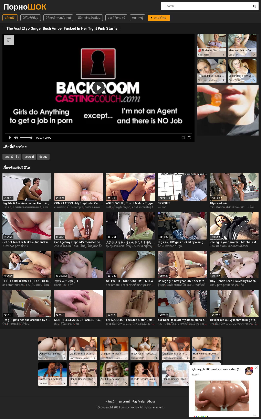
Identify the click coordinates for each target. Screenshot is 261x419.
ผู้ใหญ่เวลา (67, 323)
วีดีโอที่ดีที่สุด (31, 17)
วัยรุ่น (178, 246)
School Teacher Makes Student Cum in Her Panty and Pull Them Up (26, 242)
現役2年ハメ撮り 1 (66, 281)
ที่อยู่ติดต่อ (138, 401)
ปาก (212, 246)
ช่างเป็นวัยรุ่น (33, 285)
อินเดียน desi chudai (201, 323)
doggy (43, 156)
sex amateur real (13, 285)
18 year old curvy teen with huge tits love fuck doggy (234, 320)
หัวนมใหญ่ (49, 207)
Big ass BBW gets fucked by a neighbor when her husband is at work (182, 242)
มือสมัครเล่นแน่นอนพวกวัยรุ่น (103, 207)
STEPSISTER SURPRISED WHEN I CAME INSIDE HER (130, 281)
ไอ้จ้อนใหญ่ (79, 246)
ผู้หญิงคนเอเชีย (115, 246)
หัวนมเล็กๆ (247, 207)
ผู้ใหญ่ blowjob (121, 207)
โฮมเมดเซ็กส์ (179, 323)
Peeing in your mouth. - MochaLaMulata (234, 242)
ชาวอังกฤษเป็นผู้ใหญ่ (144, 207)
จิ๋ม (77, 323)
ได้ (159, 246)
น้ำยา (24, 246)
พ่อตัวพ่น (221, 246)
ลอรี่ (70, 285)
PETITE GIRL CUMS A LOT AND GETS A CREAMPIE (26, 281)
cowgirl (29, 156)
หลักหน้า (10, 17)
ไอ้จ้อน (25, 323)
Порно (14, 7)
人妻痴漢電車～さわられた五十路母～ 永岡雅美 (130, 242)
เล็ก (241, 285)
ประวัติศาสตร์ (116, 17)
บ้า (4, 323)
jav (64, 285)
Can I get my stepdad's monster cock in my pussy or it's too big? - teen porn (78, 242)
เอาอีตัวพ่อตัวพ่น (238, 246)
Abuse (151, 401)
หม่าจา (162, 207)
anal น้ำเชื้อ (12, 156)
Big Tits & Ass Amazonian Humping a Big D (26, 203)
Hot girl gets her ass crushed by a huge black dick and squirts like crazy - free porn (26, 320)
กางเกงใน (164, 323)
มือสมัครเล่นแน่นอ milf (27, 207)
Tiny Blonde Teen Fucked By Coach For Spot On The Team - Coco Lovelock (234, 281)
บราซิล (6, 207)
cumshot (60, 207)
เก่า (212, 323)
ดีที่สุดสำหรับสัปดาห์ (58, 17)
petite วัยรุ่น (230, 285)
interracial (13, 323)
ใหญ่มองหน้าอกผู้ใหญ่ (139, 246)
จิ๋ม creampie (75, 207)
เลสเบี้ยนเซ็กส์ (196, 285)
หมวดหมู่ (137, 17)
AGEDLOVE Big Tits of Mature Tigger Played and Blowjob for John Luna (130, 203)
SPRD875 (164, 203)
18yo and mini (219, 203)
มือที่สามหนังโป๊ (176, 285)
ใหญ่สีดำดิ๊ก (94, 246)
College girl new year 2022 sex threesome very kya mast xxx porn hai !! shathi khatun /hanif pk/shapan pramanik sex (182, 281)
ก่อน (57, 323)
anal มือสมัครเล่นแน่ (119, 323)
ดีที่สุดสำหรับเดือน (89, 17)
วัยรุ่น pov (216, 285)
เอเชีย (58, 285)
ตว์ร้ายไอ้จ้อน (62, 246)
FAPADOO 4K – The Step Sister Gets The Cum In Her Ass (130, 320)
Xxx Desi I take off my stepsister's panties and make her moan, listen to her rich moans (182, 320)
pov (17, 246)
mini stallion (217, 207)
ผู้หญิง (161, 285)
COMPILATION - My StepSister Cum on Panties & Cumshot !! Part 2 (78, 203)
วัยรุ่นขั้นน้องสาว (143, 323)
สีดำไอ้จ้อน (233, 207)
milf (108, 207)
